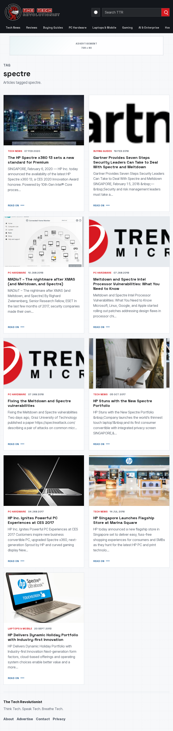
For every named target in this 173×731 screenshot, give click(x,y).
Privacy (59, 719)
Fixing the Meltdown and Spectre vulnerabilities (39, 403)
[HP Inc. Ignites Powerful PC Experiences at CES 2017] (44, 480)
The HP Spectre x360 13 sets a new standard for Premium (41, 160)
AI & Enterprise (149, 27)
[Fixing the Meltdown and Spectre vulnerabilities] (44, 363)
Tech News (13, 27)
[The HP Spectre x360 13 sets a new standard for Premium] (44, 120)
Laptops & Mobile (104, 27)
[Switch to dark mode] (96, 12)
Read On (13, 205)
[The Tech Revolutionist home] (44, 12)
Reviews (31, 27)
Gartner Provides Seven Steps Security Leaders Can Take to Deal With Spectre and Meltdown (125, 162)
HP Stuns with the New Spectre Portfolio (122, 403)
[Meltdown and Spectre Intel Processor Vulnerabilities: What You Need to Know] (129, 242)
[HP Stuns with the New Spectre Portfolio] (129, 363)
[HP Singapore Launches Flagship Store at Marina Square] (129, 480)
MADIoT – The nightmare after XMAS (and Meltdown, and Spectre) (41, 281)
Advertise (25, 719)
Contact (43, 719)
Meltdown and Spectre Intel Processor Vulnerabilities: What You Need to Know (126, 284)
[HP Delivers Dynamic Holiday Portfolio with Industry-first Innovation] (44, 598)
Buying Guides (53, 27)
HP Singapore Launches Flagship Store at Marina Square (123, 520)
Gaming (127, 27)
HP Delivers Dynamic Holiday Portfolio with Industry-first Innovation (43, 637)
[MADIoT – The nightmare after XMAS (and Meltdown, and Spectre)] (44, 242)
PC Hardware (77, 27)
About (8, 719)
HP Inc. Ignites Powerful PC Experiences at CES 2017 (33, 520)
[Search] (165, 12)
